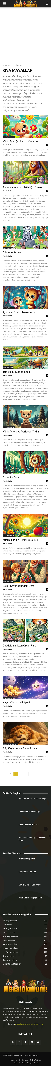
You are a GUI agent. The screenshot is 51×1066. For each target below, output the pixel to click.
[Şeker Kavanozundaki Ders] (25, 571)
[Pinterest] (19, 1042)
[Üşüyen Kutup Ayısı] (9, 862)
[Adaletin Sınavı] (25, 237)
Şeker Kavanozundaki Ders (18, 585)
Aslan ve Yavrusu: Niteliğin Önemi (22, 187)
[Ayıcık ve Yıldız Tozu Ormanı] (25, 297)
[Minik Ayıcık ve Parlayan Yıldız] (25, 416)
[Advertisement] (25, 34)
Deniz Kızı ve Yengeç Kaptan (30, 898)
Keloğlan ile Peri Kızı (27, 872)
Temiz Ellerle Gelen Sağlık (29, 812)
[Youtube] (38, 1042)
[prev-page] (5, 774)
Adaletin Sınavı (12, 252)
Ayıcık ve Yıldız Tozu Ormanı (20, 312)
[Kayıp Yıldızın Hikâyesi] (25, 687)
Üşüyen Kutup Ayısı (26, 859)
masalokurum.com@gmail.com (29, 1024)
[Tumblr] (25, 1042)
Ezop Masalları (8, 183)
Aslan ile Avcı (11, 477)
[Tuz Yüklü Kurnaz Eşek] (25, 357)
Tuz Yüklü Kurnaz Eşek (16, 371)
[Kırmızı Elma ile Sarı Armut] (9, 888)
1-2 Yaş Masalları (8, 137)
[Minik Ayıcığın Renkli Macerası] (25, 126)
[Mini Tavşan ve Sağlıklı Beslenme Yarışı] (9, 841)
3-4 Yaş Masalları (8, 308)
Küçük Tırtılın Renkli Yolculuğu (21, 540)
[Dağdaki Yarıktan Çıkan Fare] (25, 630)
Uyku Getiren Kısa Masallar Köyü (32, 799)
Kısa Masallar (7, 698)
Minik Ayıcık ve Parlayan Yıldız (21, 431)
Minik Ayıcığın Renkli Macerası (21, 141)
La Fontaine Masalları (10, 641)
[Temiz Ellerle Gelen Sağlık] (9, 815)
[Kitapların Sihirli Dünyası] (9, 828)
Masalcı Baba (7, 145)
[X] (32, 1042)
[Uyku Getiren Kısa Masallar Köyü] (9, 802)
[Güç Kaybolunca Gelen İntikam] (25, 733)
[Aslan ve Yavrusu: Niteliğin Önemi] (25, 172)
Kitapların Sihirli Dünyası (28, 825)
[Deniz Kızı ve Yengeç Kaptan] (9, 901)
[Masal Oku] (25, 985)
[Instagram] (12, 1042)
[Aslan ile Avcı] (25, 462)
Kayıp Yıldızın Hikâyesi (16, 702)
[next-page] (26, 774)
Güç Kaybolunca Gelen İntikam (21, 748)
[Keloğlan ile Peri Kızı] (9, 875)
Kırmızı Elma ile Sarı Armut (29, 885)
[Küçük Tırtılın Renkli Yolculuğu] (25, 525)
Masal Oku (6, 65)
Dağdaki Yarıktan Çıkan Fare (19, 645)
